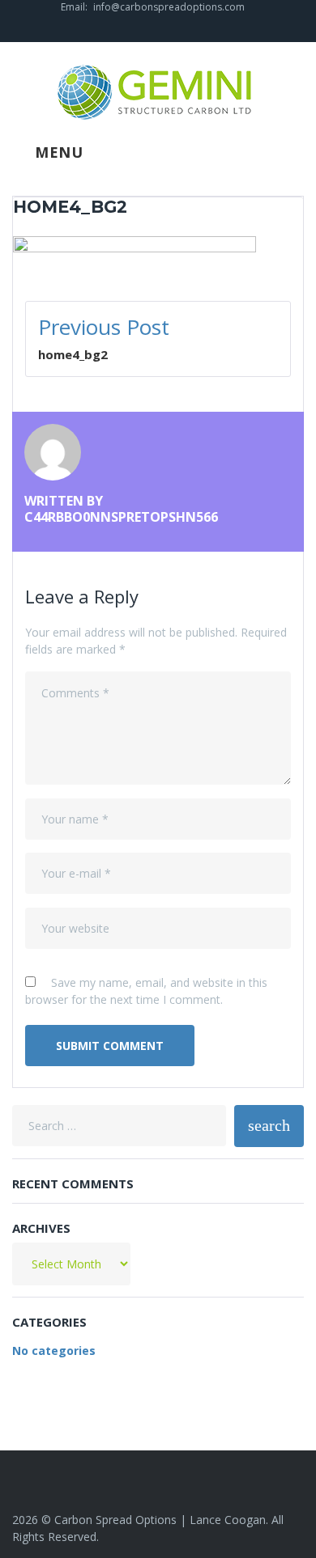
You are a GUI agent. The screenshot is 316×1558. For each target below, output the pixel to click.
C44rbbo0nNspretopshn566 (121, 517)
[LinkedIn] (158, 28)
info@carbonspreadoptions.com (169, 7)
